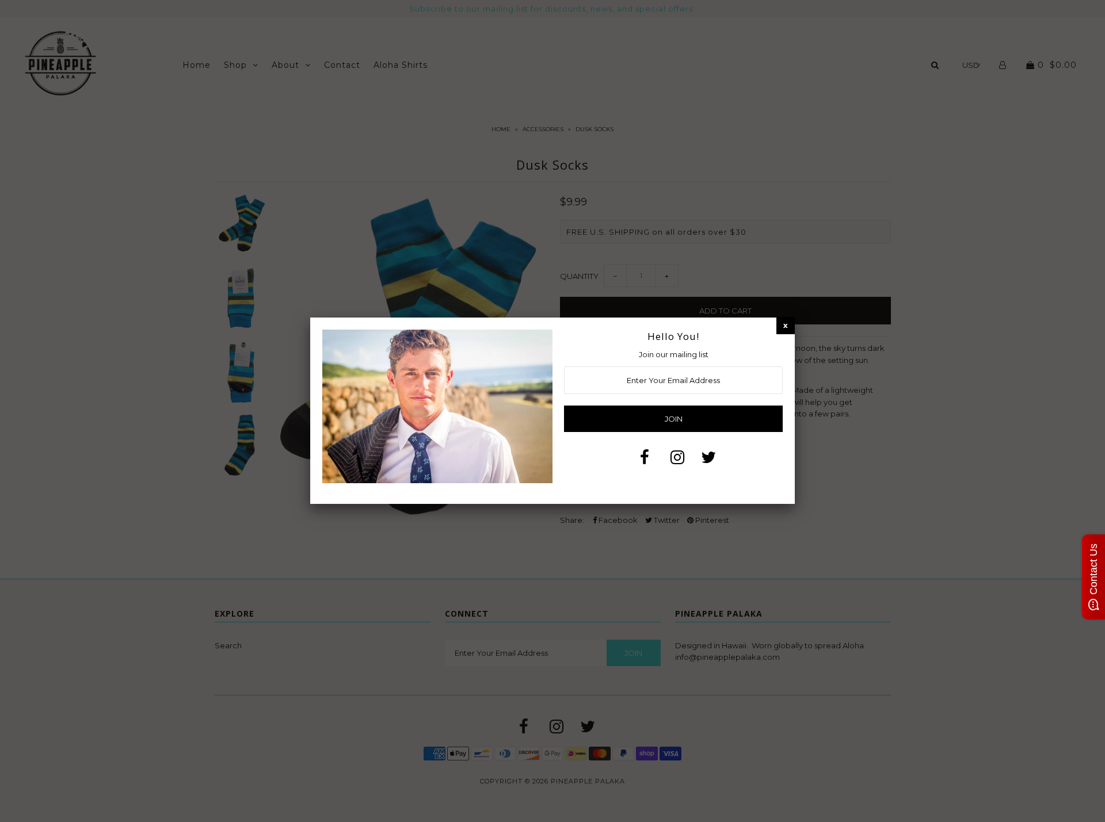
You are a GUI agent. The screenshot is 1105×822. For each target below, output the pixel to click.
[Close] (785, 325)
